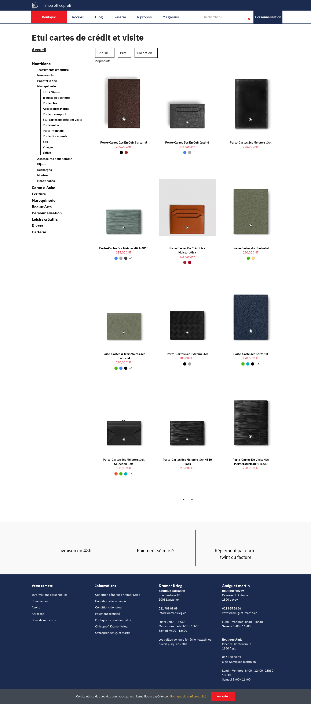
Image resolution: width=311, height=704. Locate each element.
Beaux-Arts (42, 207)
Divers (37, 226)
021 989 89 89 (168, 608)
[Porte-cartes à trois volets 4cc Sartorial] (123, 313)
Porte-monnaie (53, 131)
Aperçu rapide (142, 74)
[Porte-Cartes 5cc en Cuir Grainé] (187, 101)
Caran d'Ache (43, 188)
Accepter (223, 696)
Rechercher (233, 17)
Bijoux (41, 164)
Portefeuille (51, 125)
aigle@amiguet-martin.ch (239, 662)
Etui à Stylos (51, 92)
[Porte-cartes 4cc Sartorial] (250, 207)
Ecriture (39, 194)
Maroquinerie (46, 86)
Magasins (170, 17)
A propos (144, 17)
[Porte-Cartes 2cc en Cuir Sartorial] (123, 101)
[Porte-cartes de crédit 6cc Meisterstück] (187, 207)
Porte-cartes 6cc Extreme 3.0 (187, 354)
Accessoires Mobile (56, 109)
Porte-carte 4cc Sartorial (250, 354)
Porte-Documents (55, 136)
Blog (99, 17)
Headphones (46, 181)
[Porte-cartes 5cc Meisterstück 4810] (123, 207)
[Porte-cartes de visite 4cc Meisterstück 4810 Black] (250, 419)
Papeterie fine (47, 81)
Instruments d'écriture (53, 70)
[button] (268, 17)
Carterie (39, 232)
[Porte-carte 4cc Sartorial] (250, 313)
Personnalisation (47, 213)
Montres (42, 175)
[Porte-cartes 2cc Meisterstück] (250, 101)
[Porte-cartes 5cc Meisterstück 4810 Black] (187, 419)
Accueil (78, 17)
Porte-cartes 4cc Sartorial (251, 248)
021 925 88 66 (231, 608)
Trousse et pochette (56, 98)
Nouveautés (45, 75)
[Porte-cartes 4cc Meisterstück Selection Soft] (123, 419)
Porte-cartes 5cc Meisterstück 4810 (123, 248)
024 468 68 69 (231, 657)
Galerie (119, 17)
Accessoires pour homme (54, 159)
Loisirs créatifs (45, 219)
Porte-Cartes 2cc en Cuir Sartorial (123, 142)
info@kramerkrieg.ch (172, 613)
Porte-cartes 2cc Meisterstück (250, 142)
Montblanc (41, 64)
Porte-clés (50, 103)
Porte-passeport (54, 114)
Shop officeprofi (57, 5)
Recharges (44, 170)
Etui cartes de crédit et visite (62, 120)
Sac (45, 142)
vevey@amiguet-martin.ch (239, 613)
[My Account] (242, 17)
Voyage (48, 147)
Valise (47, 153)
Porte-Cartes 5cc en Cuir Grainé (187, 142)
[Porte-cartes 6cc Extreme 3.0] (187, 313)
